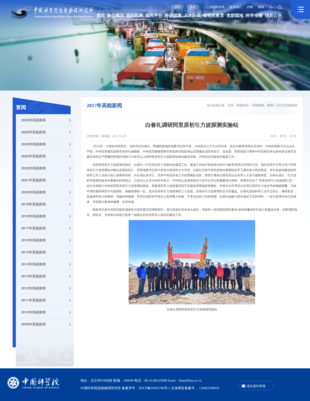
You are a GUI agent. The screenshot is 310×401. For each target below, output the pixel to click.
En (271, 7)
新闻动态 (243, 105)
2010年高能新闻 (33, 312)
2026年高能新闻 (33, 120)
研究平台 (154, 15)
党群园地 (234, 15)
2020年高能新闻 (33, 192)
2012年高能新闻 (33, 288)
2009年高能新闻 (33, 324)
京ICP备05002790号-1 (155, 388)
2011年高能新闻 (33, 300)
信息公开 (273, 15)
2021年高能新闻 (33, 180)
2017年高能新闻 (33, 228)
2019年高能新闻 (33, 204)
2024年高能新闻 (33, 144)
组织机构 (134, 15)
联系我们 (236, 7)
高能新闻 (258, 105)
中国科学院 (217, 7)
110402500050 (209, 388)
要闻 (21, 107)
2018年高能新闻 (33, 216)
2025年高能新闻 (33, 132)
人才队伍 (192, 15)
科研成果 (173, 15)
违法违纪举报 (256, 386)
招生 (193, 7)
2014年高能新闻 (33, 264)
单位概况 (115, 15)
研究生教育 (213, 15)
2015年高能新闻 (33, 252)
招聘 (177, 7)
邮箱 (261, 7)
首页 (100, 15)
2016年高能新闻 (33, 240)
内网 (250, 7)
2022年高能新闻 (33, 168)
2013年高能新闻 (33, 276)
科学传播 (254, 15)
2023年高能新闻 (33, 156)
